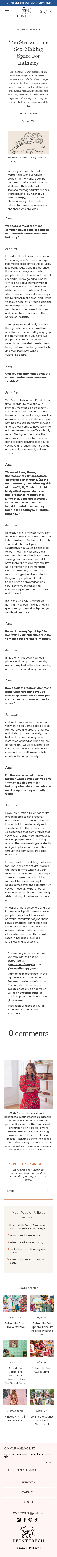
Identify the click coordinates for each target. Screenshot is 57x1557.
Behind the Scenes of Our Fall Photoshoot (42, 1420)
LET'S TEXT (9, 1469)
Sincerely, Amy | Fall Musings (15, 1418)
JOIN (47, 1190)
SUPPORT (27, 1482)
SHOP (27, 1502)
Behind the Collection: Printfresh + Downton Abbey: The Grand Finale (15, 1375)
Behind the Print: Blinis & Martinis (15, 1325)
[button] (7, 12)
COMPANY (27, 1492)
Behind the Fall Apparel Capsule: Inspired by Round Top (42, 1328)
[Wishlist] (45, 12)
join (48, 1462)
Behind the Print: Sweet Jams (42, 1370)
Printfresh (33, 1547)
